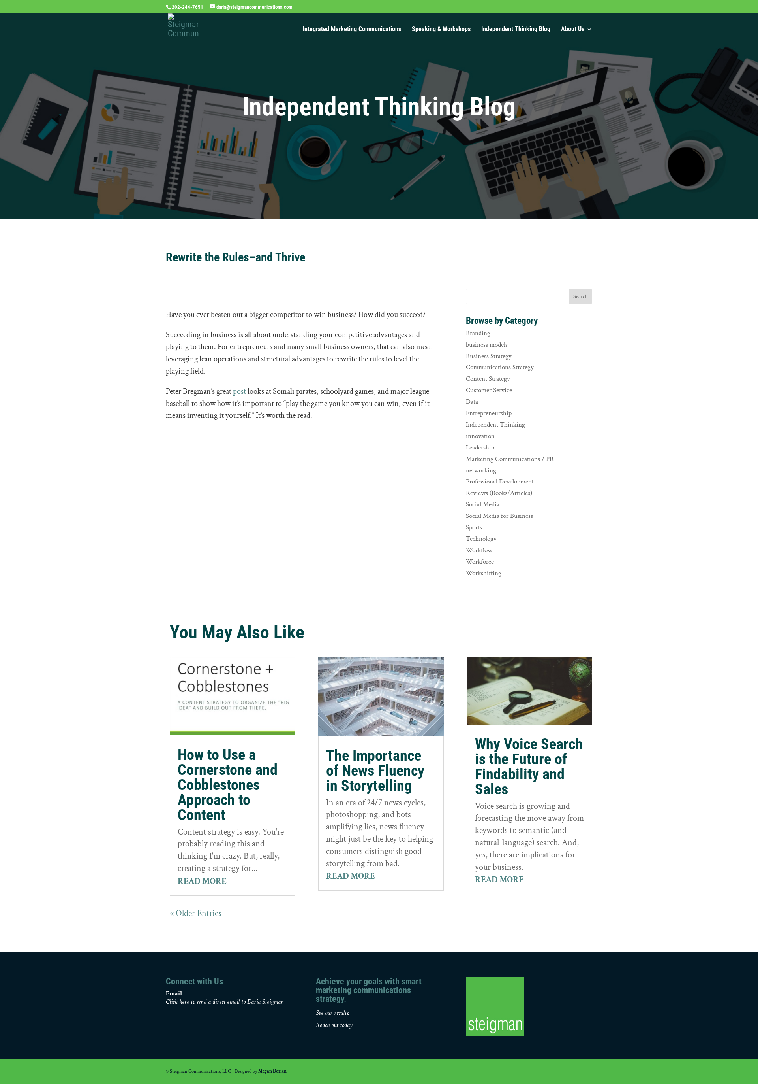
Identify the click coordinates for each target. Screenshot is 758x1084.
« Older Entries (195, 913)
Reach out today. (335, 1025)
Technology (481, 538)
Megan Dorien (272, 1071)
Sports (474, 527)
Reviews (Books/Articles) (499, 493)
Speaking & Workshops (441, 29)
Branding (478, 333)
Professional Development (500, 481)
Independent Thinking (495, 424)
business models (487, 344)
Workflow (479, 550)
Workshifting (483, 573)
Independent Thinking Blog (515, 29)
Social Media (482, 504)
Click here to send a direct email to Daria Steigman (225, 1002)
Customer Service (489, 390)
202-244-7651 (187, 7)
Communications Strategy (500, 367)
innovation (480, 436)
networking (481, 470)
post (239, 391)
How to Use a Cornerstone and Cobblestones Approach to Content (228, 784)
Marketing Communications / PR (510, 459)
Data (472, 401)
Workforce (480, 561)
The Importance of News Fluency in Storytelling (375, 770)
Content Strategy (488, 378)
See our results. (332, 1013)
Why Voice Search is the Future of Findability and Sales (529, 766)
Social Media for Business (499, 516)
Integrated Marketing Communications (352, 29)
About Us (572, 29)
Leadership (480, 447)
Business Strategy (489, 356)
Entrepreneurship (489, 413)
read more (202, 881)
